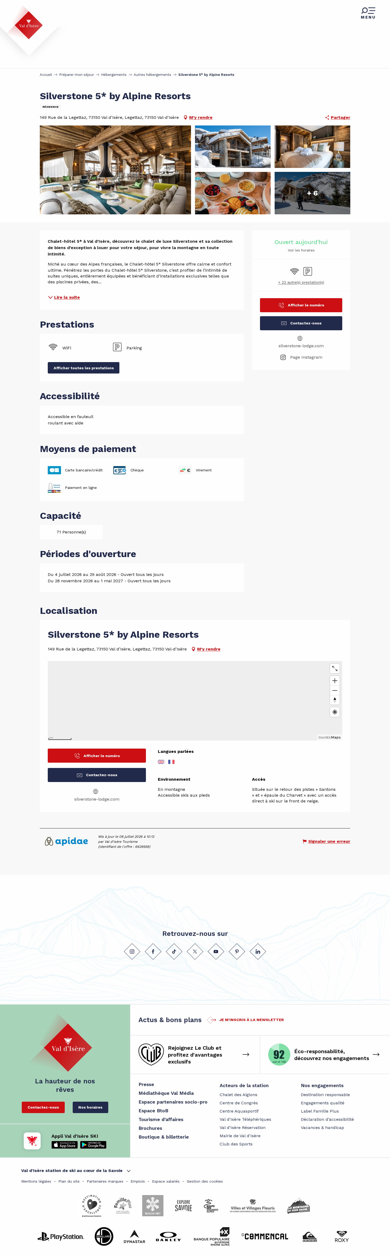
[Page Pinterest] (237, 951)
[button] (115, 170)
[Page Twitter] (195, 951)
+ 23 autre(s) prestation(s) (301, 282)
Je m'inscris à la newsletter (251, 1020)
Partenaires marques (105, 1181)
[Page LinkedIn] (258, 951)
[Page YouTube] (216, 951)
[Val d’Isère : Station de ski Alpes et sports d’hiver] (24, 22)
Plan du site (69, 1181)
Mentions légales (36, 1181)
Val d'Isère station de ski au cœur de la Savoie (72, 1170)
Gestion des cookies (205, 1181)
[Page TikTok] (174, 951)
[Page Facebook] (153, 951)
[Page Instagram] (132, 951)
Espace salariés (166, 1181)
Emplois (138, 1181)
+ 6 (312, 193)
